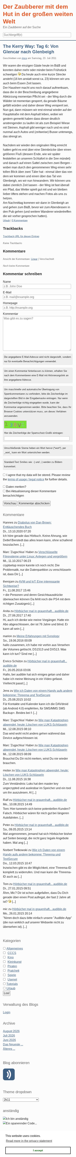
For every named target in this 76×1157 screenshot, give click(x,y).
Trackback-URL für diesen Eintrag (21, 236)
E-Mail (7, 292)
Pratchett (13, 970)
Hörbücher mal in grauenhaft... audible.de (41, 611)
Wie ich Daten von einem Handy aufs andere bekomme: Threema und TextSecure (34, 854)
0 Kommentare (19, 220)
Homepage (10, 303)
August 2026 (11, 1031)
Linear (34, 259)
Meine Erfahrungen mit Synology (38, 636)
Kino (11, 957)
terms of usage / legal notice (26, 479)
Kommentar (10, 313)
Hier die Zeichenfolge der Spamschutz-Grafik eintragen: (33, 433)
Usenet (12, 979)
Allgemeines (14, 948)
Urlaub (6, 220)
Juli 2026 (9, 1035)
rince (24, 58)
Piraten (12, 966)
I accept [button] (38, 1150)
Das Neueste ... (13, 1044)
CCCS (12, 953)
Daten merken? (16, 486)
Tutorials (12, 983)
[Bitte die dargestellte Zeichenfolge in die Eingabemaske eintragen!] (15, 424)
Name (7, 281)
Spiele (12, 975)
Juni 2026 (9, 1040)
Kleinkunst (14, 961)
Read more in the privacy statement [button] (29, 1140)
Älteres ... (9, 1048)
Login (6, 1012)
